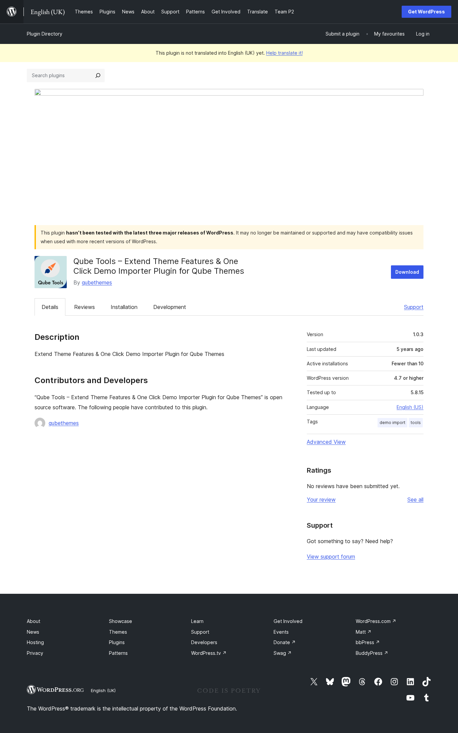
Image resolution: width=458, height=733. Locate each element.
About (33, 621)
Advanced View (326, 441)
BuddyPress (372, 653)
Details (50, 307)
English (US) (410, 407)
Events (281, 632)
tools (416, 422)
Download (407, 272)
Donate (285, 642)
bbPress (368, 642)
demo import (392, 422)
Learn (197, 621)
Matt (363, 632)
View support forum (331, 556)
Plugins (117, 642)
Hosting (35, 642)
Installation (124, 307)
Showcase (120, 621)
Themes (118, 632)
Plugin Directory (44, 34)
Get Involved (288, 621)
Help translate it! (284, 53)
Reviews (84, 307)
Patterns (118, 653)
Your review (321, 499)
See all (415, 499)
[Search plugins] (98, 75)
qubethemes (97, 282)
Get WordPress (426, 11)
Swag (283, 653)
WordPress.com (376, 621)
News (33, 632)
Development (169, 307)
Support (413, 307)
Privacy (35, 653)
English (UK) (103, 690)
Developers (204, 642)
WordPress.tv (209, 653)
